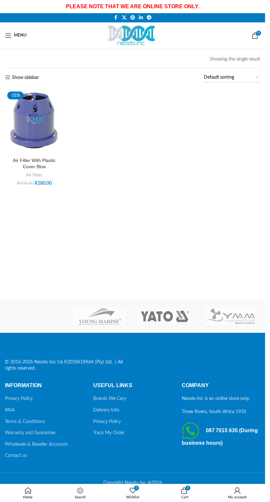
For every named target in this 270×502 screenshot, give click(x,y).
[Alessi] (35, 316)
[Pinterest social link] (132, 17)
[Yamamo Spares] (230, 316)
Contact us (16, 455)
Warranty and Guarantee (30, 433)
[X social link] (124, 17)
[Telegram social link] (149, 17)
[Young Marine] (100, 316)
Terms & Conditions (25, 421)
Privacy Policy (19, 398)
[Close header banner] (257, 6)
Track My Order (109, 433)
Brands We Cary (109, 398)
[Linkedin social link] (141, 17)
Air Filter (34, 175)
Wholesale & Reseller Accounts (36, 444)
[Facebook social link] (116, 17)
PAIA (9, 410)
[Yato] (164, 316)
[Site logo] (132, 35)
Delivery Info (106, 410)
